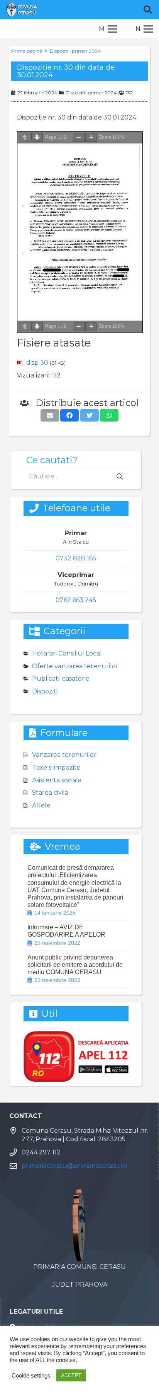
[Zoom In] (91, 137)
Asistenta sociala (56, 780)
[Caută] (148, 9)
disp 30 (37, 362)
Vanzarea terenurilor (64, 754)
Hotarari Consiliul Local (67, 653)
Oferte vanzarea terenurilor (75, 666)
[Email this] (50, 415)
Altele (41, 805)
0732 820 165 (76, 558)
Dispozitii (45, 691)
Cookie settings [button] (31, 1376)
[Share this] (69, 415)
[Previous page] (24, 137)
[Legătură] (21, 9)
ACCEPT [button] (71, 1375)
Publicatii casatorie (61, 678)
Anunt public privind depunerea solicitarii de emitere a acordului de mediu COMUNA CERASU (75, 964)
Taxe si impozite (56, 767)
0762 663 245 (76, 600)
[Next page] (37, 137)
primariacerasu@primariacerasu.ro (74, 1165)
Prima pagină (26, 51)
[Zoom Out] (79, 137)
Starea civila (50, 792)
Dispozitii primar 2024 (75, 51)
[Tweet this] (89, 415)
